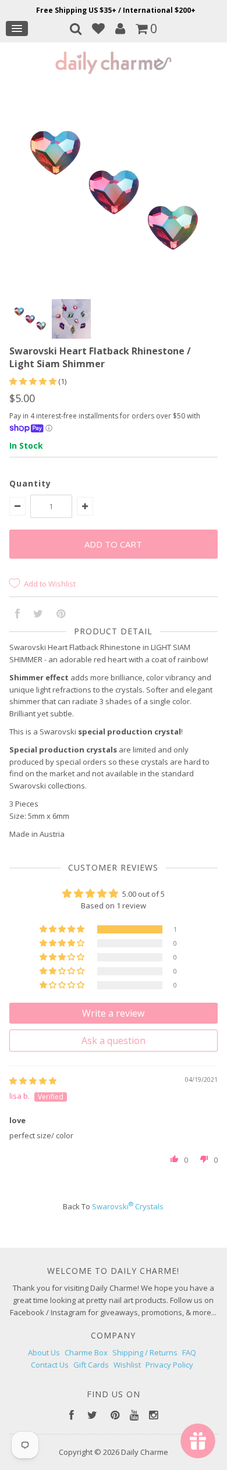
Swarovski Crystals (128, 1206)
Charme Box (86, 1352)
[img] (32, 1080)
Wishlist (127, 1364)
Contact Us (50, 1364)
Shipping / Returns (145, 1352)
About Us (44, 1352)
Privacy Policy (169, 1364)
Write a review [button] (113, 1013)
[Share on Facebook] (17, 614)
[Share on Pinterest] (61, 614)
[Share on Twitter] (38, 614)
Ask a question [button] (113, 1040)
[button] (33, 381)
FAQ (189, 1352)
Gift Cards (91, 1364)
